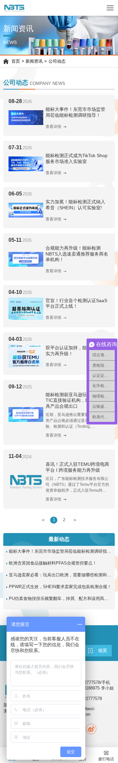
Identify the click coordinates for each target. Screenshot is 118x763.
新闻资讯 (34, 61)
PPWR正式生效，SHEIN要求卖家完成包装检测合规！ (60, 587)
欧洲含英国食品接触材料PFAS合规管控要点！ (53, 563)
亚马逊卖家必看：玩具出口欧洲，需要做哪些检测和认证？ (60, 575)
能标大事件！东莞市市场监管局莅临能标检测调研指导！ (60, 551)
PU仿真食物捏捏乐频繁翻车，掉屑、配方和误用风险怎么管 (60, 598)
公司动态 (57, 61)
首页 (15, 61)
